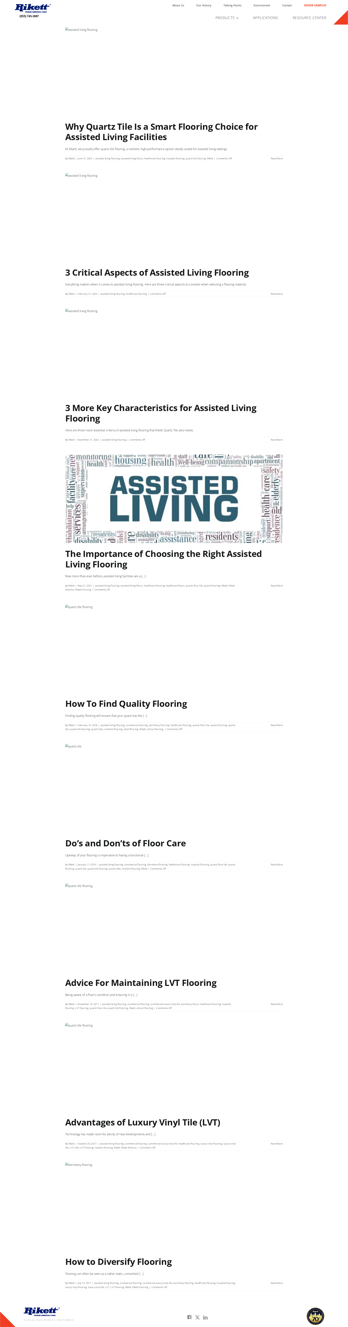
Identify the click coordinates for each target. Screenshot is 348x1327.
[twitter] (197, 1317)
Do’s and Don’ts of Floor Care (125, 843)
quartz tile (80, 868)
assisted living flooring (107, 158)
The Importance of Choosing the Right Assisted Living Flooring (163, 559)
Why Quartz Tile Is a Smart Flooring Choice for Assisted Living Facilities (161, 132)
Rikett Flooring (83, 589)
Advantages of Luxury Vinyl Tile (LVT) (142, 1122)
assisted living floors (132, 158)
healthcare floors (175, 585)
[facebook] (189, 1317)
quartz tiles (97, 729)
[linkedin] (205, 1317)
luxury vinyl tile (96, 1287)
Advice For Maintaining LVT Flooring (140, 982)
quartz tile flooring (196, 158)
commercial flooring (137, 725)
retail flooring (131, 729)
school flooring (155, 729)
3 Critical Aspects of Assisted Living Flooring (157, 272)
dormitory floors (190, 1004)
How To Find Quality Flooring (126, 703)
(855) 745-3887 (29, 16)
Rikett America (128, 1147)
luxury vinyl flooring (211, 1143)
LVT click (74, 1147)
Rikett (71, 158)
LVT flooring (81, 1008)
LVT (107, 1287)
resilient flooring (113, 729)
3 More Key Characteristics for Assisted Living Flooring (160, 413)
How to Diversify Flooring (118, 1261)
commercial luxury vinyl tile (165, 1004)
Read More (277, 158)
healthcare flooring (154, 158)
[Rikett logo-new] (33, 5)
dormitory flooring (159, 725)
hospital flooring (175, 158)
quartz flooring (212, 585)
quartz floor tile (194, 585)
